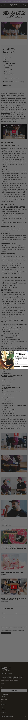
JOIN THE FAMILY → (21, 366)
